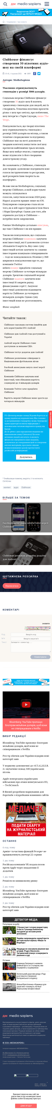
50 (16, 101)
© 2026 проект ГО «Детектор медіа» (16, 1053)
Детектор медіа (26, 919)
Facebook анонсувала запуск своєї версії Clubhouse (24, 369)
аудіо (16, 487)
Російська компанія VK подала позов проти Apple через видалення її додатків (24, 867)
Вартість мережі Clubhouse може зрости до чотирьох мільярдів (26, 399)
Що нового (22, 22)
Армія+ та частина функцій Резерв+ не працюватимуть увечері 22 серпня (24, 853)
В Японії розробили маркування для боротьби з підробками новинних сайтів (26, 793)
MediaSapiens (21, 80)
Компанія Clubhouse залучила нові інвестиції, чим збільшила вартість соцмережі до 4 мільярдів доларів (22, 379)
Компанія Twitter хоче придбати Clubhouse (20, 390)
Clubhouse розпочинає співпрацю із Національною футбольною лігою (22, 360)
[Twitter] (38, 73)
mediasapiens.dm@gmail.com (18, 1055)
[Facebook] (34, 73)
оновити (46, 623)
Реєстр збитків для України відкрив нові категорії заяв (26, 757)
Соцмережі (11, 22)
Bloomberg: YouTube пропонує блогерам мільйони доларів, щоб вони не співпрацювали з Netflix (25, 746)
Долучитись (26, 457)
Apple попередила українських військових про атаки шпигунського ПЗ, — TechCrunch (25, 782)
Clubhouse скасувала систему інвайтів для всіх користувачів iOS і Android (25, 326)
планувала (30, 238)
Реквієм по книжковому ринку (20, 880)
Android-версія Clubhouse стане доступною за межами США (20, 344)
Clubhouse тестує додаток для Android (23, 352)
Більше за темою (16, 497)
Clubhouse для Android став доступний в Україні (24, 335)
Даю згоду (26, 1106)
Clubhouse (25, 487)
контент (7, 487)
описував (42, 225)
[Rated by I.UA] (20, 1076)
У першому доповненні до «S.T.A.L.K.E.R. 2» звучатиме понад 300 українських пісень (26, 769)
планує (15, 267)
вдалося (19, 278)
